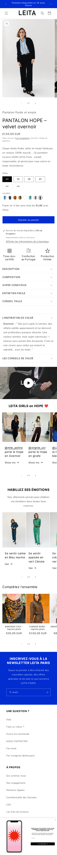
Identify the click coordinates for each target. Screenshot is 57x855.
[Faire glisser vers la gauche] (21, 103)
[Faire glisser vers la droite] (35, 103)
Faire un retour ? (15, 726)
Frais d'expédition (22, 138)
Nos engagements (16, 782)
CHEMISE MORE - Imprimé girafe (37, 627)
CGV (8, 804)
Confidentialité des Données (21, 797)
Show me (10, 462)
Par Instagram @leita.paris (20, 755)
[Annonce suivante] (51, 4)
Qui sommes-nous (16, 775)
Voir (7, 564)
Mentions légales (15, 790)
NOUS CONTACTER (16, 741)
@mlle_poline (14, 447)
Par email (11, 748)
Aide (8, 719)
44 (20, 187)
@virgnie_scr (37, 447)
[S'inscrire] (47, 692)
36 (18, 179)
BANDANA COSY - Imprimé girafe (14, 627)
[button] (6, 13)
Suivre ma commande (17, 733)
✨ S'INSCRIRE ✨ (42, 843)
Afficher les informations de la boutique (27, 241)
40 (40, 179)
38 (29, 179)
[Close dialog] (55, 820)
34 (7, 179)
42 (9, 187)
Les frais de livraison (17, 811)
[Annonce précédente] (5, 4)
